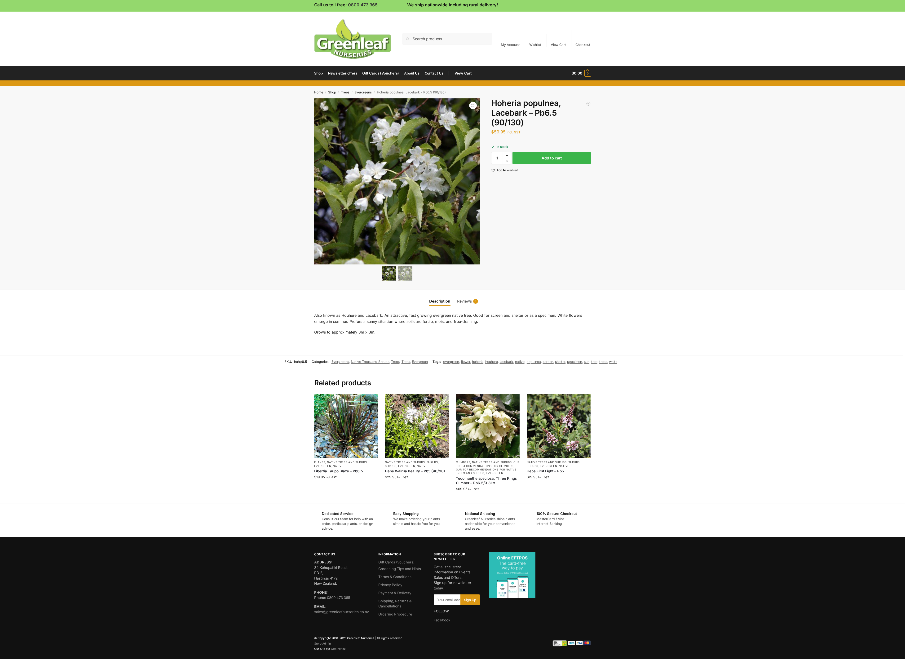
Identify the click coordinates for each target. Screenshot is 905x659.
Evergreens (363, 92)
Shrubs (432, 462)
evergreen (451, 362)
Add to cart (552, 158)
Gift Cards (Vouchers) (396, 562)
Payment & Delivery (394, 593)
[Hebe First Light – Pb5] (559, 426)
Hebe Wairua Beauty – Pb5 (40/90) (415, 471)
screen (548, 362)
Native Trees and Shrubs (370, 362)
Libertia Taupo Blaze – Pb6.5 (338, 471)
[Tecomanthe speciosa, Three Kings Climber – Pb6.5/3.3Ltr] (488, 426)
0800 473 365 (363, 4)
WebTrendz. (338, 648)
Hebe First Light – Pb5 (545, 471)
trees (603, 362)
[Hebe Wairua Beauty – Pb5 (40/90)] (417, 426)
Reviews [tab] (467, 301)
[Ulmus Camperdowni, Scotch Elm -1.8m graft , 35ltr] (588, 103)
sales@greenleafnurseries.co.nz (341, 612)
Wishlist (535, 45)
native (520, 362)
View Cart (558, 45)
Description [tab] (439, 301)
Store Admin (322, 643)
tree (594, 362)
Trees (345, 92)
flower (465, 362)
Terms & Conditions (394, 577)
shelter (560, 362)
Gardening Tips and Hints (399, 569)
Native (338, 466)
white (613, 362)
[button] (581, 73)
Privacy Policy (390, 585)
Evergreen (420, 362)
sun (586, 362)
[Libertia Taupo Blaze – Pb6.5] (346, 426)
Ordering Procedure (395, 614)
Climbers (463, 462)
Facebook (442, 620)
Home (318, 92)
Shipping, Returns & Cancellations (395, 604)
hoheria (477, 362)
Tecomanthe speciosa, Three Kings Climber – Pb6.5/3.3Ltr (486, 480)
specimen (574, 362)
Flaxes (319, 462)
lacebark (506, 362)
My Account (510, 45)
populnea (533, 362)
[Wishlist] (370, 401)
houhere (491, 362)
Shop (332, 92)
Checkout (582, 45)
